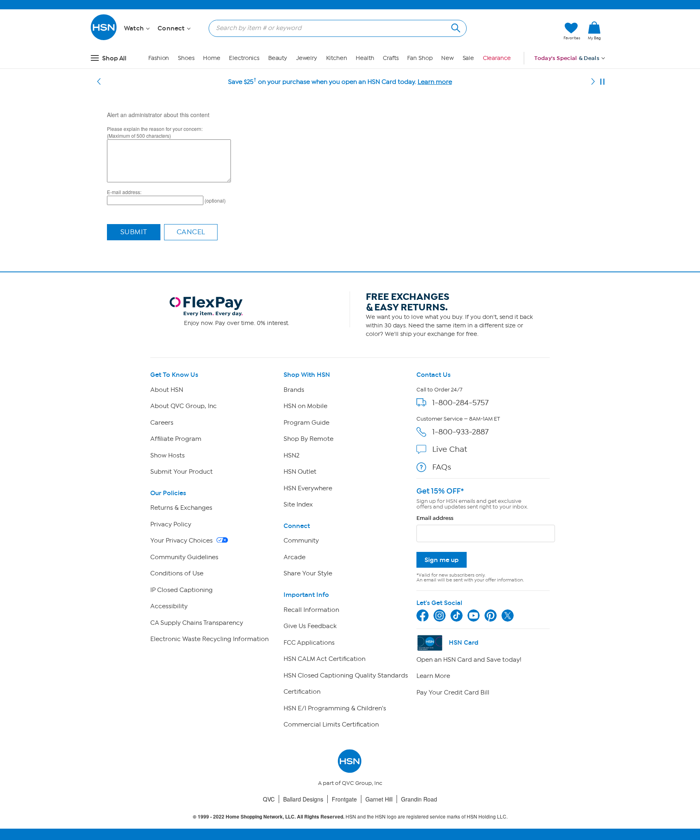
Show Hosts (167, 455)
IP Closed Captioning (181, 590)
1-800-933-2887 (460, 431)
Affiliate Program (175, 438)
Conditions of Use (176, 573)
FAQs (441, 467)
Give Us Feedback (310, 626)
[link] (594, 31)
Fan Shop (419, 58)
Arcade (294, 557)
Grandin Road (419, 799)
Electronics (244, 58)
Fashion (158, 58)
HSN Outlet (300, 471)
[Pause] (602, 82)
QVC (269, 799)
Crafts (390, 58)
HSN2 (291, 455)
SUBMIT (133, 232)
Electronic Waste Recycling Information (209, 639)
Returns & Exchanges (181, 507)
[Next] (593, 82)
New (447, 58)
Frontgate (344, 799)
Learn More (433, 676)
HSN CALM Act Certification (324, 659)
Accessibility (169, 606)
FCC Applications (309, 642)
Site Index (298, 504)
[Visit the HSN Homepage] (104, 38)
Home (211, 58)
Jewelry (306, 58)
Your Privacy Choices (182, 540)
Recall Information (311, 609)
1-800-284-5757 (460, 402)
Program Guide (306, 422)
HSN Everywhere (308, 488)
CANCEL (191, 232)
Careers (161, 422)
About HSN (166, 389)
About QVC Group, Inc (183, 406)
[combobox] (334, 28)
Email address (434, 518)
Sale (468, 58)
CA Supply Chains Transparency (196, 622)
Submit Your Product (181, 471)
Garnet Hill (379, 799)
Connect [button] (172, 28)
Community (301, 540)
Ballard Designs (303, 799)
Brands (294, 389)
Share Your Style (308, 573)
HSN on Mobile (305, 406)
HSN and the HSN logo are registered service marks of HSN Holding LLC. (350, 816)
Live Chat (449, 449)
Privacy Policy (170, 524)
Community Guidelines (184, 557)
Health (365, 58)
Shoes (186, 58)
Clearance (497, 58)
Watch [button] (134, 28)
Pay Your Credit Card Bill (452, 692)
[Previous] (99, 82)
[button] (519, 31)
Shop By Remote (308, 438)
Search (454, 27)
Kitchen (336, 58)
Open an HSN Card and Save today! (468, 659)
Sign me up (442, 560)
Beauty (277, 58)
